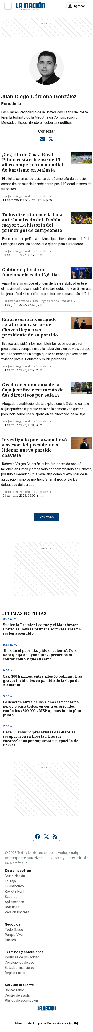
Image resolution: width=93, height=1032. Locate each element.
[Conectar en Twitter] (50, 139)
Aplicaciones (14, 902)
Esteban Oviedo (18, 301)
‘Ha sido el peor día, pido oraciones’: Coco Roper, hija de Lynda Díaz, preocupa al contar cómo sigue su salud (40, 654)
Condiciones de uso (19, 962)
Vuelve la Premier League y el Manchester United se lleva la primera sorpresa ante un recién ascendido (42, 629)
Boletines (12, 907)
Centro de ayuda (17, 995)
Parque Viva (14, 935)
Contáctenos (15, 990)
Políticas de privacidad (22, 957)
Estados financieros (20, 968)
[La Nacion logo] (30, 6)
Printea (10, 940)
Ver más (46, 517)
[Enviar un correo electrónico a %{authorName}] (42, 139)
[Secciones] (8, 6)
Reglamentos (15, 973)
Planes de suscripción (21, 1000)
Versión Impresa (17, 912)
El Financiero (14, 886)
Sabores (11, 897)
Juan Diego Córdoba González (28, 196)
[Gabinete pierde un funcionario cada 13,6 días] (81, 273)
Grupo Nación (15, 876)
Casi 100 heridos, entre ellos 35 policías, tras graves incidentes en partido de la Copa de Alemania (42, 680)
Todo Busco (14, 929)
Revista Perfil (15, 891)
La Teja (10, 881)
